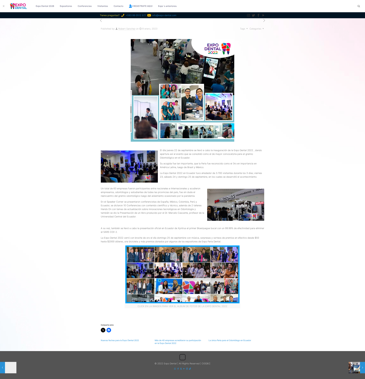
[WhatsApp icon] (175, 368)
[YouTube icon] (184, 368)
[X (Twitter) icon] (181, 368)
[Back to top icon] (182, 357)
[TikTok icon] (190, 368)
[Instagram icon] (187, 368)
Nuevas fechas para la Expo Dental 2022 (120, 340)
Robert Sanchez (126, 28)
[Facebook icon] (178, 368)
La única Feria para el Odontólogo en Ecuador (230, 340)
